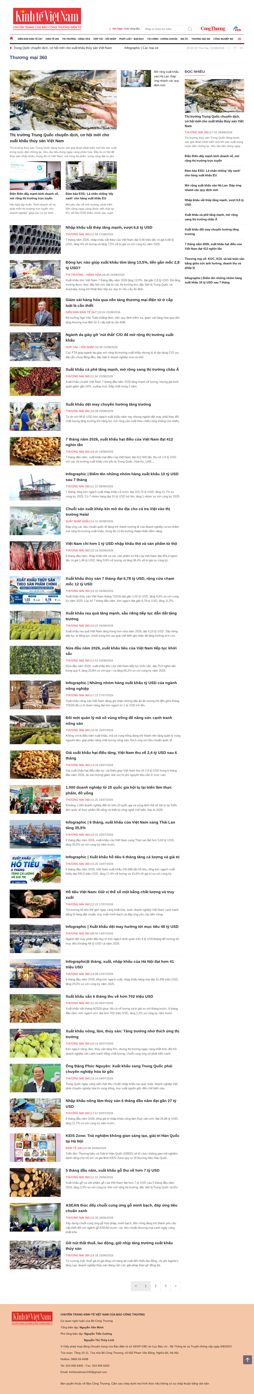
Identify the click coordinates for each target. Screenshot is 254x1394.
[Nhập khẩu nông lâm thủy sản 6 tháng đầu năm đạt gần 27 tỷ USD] (35, 1112)
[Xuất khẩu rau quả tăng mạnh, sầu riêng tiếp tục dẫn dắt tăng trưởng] (35, 625)
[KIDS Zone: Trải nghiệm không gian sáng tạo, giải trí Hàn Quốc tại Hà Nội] (35, 1147)
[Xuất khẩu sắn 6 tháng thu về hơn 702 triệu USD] (35, 1008)
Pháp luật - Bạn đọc (131, 39)
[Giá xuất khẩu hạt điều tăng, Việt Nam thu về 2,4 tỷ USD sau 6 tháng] (35, 764)
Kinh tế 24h (52, 39)
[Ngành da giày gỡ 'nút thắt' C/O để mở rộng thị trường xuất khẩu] (35, 346)
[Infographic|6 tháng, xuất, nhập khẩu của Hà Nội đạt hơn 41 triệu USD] (35, 973)
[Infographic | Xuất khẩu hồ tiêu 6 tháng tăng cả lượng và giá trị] (35, 869)
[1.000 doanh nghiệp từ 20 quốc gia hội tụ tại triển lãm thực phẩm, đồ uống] (35, 799)
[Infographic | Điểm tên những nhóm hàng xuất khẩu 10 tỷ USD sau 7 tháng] (35, 486)
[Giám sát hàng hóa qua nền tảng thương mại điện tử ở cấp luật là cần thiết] (35, 312)
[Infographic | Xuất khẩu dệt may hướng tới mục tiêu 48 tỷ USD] (35, 938)
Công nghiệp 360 (223, 39)
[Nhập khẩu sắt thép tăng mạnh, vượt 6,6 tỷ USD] (35, 239)
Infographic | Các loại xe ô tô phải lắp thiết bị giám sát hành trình (115, 48)
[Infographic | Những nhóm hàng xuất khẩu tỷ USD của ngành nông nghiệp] (35, 695)
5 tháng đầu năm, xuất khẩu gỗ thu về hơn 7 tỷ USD (113, 1170)
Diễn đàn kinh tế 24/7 (30, 39)
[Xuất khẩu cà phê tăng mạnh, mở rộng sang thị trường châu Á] (35, 381)
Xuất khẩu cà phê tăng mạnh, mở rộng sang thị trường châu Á (122, 369)
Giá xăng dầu (132, 28)
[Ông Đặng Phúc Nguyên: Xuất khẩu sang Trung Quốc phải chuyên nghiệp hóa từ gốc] (35, 1078)
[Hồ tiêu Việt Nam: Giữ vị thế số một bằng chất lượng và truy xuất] (35, 904)
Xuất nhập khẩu (78, 521)
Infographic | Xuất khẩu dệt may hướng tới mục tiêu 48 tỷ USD (122, 927)
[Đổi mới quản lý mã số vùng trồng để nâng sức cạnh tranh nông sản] (35, 729)
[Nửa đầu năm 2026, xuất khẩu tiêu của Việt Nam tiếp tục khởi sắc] (35, 660)
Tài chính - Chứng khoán (162, 39)
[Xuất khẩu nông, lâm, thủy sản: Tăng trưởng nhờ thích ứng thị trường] (35, 1043)
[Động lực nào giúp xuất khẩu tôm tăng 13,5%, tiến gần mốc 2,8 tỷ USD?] (35, 274)
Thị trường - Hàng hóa (76, 39)
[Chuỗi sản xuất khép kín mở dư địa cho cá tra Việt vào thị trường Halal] (35, 521)
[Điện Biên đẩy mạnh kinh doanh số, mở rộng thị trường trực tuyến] (35, 175)
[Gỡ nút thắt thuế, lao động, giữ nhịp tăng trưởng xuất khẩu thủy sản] (35, 1255)
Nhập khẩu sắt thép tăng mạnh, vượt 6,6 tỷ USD (109, 227)
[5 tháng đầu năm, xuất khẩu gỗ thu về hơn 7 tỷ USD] (35, 1182)
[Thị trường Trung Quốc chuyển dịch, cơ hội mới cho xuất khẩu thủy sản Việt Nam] (63, 100)
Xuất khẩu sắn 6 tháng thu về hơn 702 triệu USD (109, 996)
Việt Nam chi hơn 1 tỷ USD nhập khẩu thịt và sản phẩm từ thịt (121, 543)
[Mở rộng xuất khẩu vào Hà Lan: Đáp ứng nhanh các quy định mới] (136, 78)
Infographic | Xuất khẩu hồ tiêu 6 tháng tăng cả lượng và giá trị (122, 857)
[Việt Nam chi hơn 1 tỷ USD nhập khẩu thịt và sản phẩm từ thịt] (35, 555)
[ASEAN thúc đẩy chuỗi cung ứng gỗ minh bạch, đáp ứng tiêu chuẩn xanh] (35, 1217)
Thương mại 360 (200, 39)
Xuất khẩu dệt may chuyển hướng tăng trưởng (108, 404)
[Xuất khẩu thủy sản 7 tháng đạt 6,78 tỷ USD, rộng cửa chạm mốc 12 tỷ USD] (35, 590)
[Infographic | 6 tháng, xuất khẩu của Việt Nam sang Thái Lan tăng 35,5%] (35, 834)
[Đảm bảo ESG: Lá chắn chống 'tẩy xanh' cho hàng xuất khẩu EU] (91, 175)
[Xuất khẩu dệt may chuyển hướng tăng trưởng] (35, 416)
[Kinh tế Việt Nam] (47, 18)
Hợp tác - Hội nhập (104, 39)
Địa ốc (184, 39)
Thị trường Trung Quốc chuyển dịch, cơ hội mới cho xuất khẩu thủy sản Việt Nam (214, 121)
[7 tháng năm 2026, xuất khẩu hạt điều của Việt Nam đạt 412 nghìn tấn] (35, 451)
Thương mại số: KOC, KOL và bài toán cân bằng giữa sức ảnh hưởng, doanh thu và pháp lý (214, 263)
